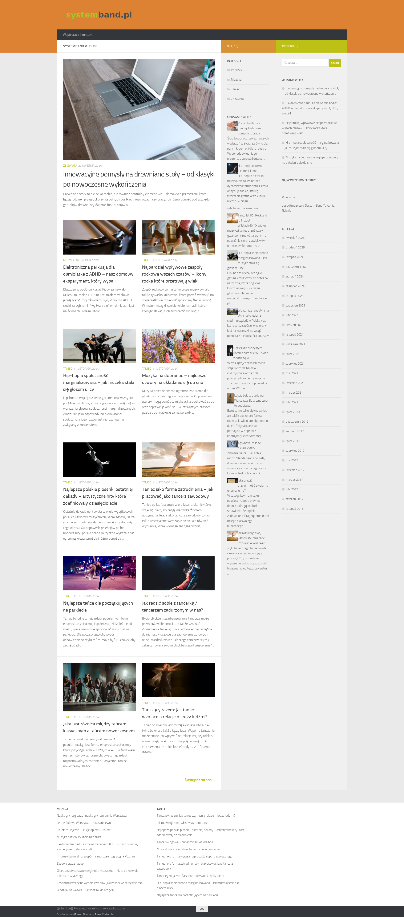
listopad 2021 (294, 334)
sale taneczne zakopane (242, 208)
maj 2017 (292, 460)
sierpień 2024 (295, 276)
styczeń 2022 (294, 325)
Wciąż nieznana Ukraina (253, 310)
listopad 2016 (294, 509)
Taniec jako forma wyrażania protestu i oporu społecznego (195, 856)
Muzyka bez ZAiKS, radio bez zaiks (79, 837)
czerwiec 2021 (295, 363)
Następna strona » (200, 780)
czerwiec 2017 (295, 451)
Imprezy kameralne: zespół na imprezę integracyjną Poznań (96, 856)
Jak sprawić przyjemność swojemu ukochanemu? (247, 485)
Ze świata (70, 165)
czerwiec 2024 (295, 286)
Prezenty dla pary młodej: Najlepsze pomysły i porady (249, 128)
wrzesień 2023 (295, 305)
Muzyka (68, 260)
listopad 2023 (294, 296)
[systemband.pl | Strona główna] (99, 14)
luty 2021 (292, 402)
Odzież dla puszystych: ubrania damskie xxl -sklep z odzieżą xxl (250, 353)
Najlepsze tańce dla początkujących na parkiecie (187, 895)
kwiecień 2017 (295, 470)
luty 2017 (292, 489)
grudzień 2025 (295, 247)
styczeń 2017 (294, 499)
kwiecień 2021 (295, 383)
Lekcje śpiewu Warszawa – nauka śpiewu (84, 823)
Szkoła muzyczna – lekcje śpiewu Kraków (83, 830)
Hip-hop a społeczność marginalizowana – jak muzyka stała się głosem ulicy (98, 382)
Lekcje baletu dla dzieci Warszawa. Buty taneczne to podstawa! (251, 400)
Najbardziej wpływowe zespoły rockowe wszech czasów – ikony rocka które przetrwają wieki (174, 274)
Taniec (146, 260)
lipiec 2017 (293, 441)
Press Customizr (104, 914)
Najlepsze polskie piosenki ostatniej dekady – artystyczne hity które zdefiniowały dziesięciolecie (98, 496)
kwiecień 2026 (295, 238)
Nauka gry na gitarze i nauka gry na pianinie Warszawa (91, 815)
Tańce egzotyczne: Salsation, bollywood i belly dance (191, 876)
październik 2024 (297, 267)
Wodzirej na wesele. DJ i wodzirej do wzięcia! (85, 890)
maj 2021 (292, 373)
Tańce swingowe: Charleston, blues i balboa (185, 842)
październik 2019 (297, 421)
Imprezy (236, 70)
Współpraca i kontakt (78, 35)
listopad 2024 (294, 257)
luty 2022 (292, 315)
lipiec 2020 (293, 412)
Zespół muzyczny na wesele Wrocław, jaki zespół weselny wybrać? (100, 883)
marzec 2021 (294, 392)
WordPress (75, 914)
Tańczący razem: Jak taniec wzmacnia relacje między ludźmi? (196, 815)
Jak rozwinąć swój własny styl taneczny (182, 823)
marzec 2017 (294, 480)
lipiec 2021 (293, 354)
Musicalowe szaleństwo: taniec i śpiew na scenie (188, 849)
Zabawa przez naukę (70, 863)
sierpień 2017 (295, 431)
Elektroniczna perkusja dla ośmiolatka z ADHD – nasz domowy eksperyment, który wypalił (98, 274)
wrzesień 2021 (295, 344)
